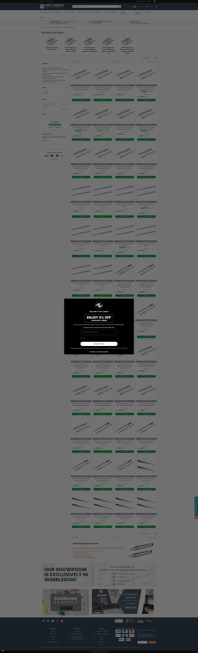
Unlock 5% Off (99, 344)
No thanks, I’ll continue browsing (99, 351)
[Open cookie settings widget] (2, 650)
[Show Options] (116, 332)
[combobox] (98, 332)
